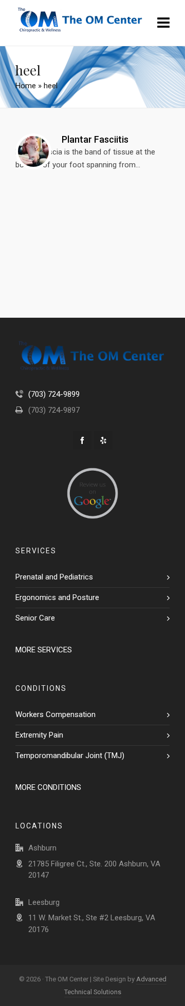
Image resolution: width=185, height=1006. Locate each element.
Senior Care (35, 618)
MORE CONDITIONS (48, 787)
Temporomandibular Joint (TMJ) (69, 755)
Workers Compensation (55, 714)
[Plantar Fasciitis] (33, 151)
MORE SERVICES (43, 649)
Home (25, 85)
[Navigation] (163, 23)
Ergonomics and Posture (57, 597)
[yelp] (103, 440)
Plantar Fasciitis (95, 139)
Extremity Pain (39, 735)
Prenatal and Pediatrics (54, 577)
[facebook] (82, 440)
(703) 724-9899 (54, 394)
